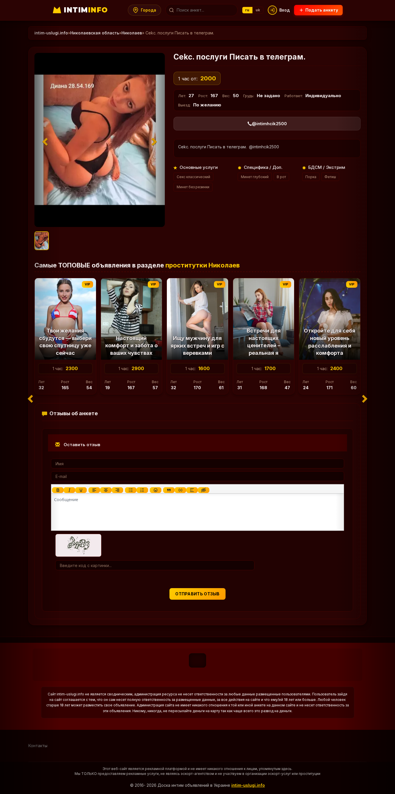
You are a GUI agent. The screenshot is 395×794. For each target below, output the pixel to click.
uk (258, 10)
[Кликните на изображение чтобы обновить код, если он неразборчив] (78, 544)
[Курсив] (69, 490)
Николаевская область (94, 32)
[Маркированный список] (130, 490)
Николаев (131, 32)
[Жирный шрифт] (58, 490)
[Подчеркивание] (81, 490)
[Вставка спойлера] (192, 490)
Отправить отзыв (197, 593)
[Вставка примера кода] (180, 490)
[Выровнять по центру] (106, 490)
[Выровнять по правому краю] (117, 490)
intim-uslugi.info (248, 785)
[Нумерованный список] (142, 490)
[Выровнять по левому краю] (94, 490)
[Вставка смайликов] (155, 490)
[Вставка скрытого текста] (203, 490)
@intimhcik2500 (269, 123)
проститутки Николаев (202, 265)
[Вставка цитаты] (169, 490)
